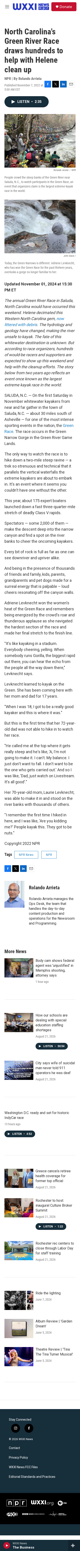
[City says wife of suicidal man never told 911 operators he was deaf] (18, 1070)
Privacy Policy (18, 1457)
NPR (49, 855)
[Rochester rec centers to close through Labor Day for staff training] (18, 1250)
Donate (66, 7)
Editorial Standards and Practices (32, 1476)
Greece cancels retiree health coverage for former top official (53, 1176)
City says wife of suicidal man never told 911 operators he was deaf (55, 1068)
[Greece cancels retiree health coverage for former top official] (18, 1178)
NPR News (26, 855)
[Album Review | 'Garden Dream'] (18, 1328)
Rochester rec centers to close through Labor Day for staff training (55, 1248)
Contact (14, 1448)
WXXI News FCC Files (23, 1467)
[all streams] (74, 1545)
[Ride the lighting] (18, 1300)
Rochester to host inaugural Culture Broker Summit (54, 1205)
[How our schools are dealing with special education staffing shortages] (18, 1022)
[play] (7, 1545)
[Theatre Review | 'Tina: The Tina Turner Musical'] (18, 1356)
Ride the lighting (48, 1293)
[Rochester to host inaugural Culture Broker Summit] (18, 1207)
